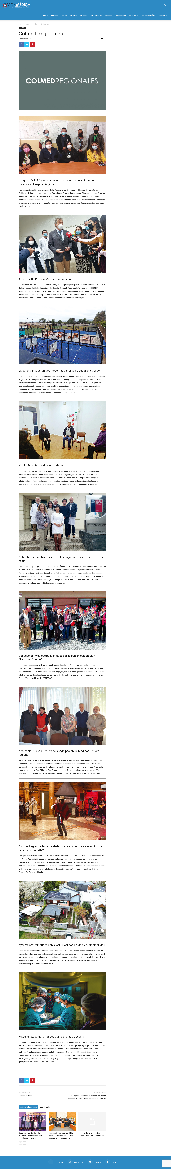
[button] (165, 5)
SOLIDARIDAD (121, 15)
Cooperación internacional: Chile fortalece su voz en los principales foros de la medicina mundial (61, 1135)
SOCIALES (84, 15)
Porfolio (163, 15)
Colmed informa (25, 1096)
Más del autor (45, 1107)
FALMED (64, 15)
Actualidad (28, 24)
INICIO (45, 15)
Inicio (20, 24)
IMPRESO (108, 15)
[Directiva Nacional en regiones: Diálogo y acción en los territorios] (92, 1121)
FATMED (73, 15)
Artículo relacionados (28, 1107)
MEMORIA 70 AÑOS (148, 15)
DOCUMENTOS (96, 15)
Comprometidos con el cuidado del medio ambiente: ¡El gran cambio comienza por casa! (87, 1097)
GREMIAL (54, 15)
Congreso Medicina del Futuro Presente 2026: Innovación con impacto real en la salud (30, 1135)
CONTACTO (133, 15)
